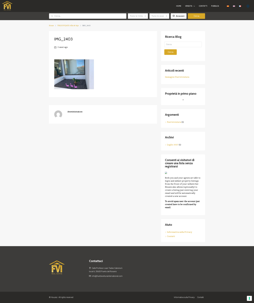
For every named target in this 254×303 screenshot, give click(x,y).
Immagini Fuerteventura (177, 77)
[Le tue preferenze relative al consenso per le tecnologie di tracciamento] (249, 298)
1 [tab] (184, 101)
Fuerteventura (174, 122)
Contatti (203, 6)
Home (178, 6)
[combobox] (138, 16)
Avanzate (180, 16)
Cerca (196, 16)
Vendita (188, 6)
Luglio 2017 (172, 145)
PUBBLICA (215, 6)
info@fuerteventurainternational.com (107, 276)
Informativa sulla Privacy (179, 232)
